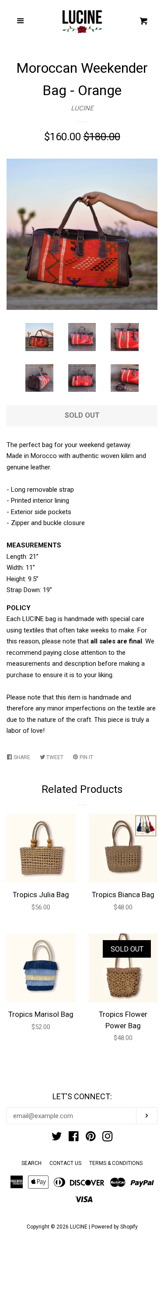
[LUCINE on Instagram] (107, 1138)
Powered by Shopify (114, 1227)
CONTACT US (65, 1163)
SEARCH (31, 1163)
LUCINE (82, 108)
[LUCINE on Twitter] (57, 1138)
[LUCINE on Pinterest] (90, 1138)
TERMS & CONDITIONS (116, 1163)
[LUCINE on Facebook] (73, 1138)
